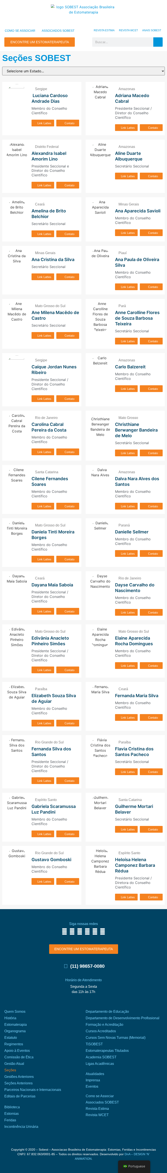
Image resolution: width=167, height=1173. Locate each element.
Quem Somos (14, 1011)
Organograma (15, 1031)
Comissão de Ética (18, 1057)
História (10, 1018)
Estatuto (10, 1037)
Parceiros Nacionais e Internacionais (32, 1090)
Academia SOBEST (101, 1057)
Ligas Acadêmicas (100, 1063)
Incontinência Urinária (21, 1126)
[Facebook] (64, 931)
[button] (83, 42)
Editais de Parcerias (19, 1096)
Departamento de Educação (107, 1011)
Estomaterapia (15, 1024)
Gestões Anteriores (19, 1077)
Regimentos (13, 1044)
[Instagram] (72, 931)
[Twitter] (79, 931)
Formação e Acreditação (104, 1024)
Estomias (11, 1113)
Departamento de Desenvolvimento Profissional (122, 1018)
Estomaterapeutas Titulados (107, 1050)
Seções (10, 1070)
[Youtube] (87, 931)
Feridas (10, 1120)
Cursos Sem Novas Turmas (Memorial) (115, 1037)
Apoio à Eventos (17, 1050)
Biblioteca (12, 1107)
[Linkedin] (95, 931)
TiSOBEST (94, 1044)
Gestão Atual (14, 1063)
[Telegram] (102, 931)
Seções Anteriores (18, 1083)
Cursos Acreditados (101, 1031)
